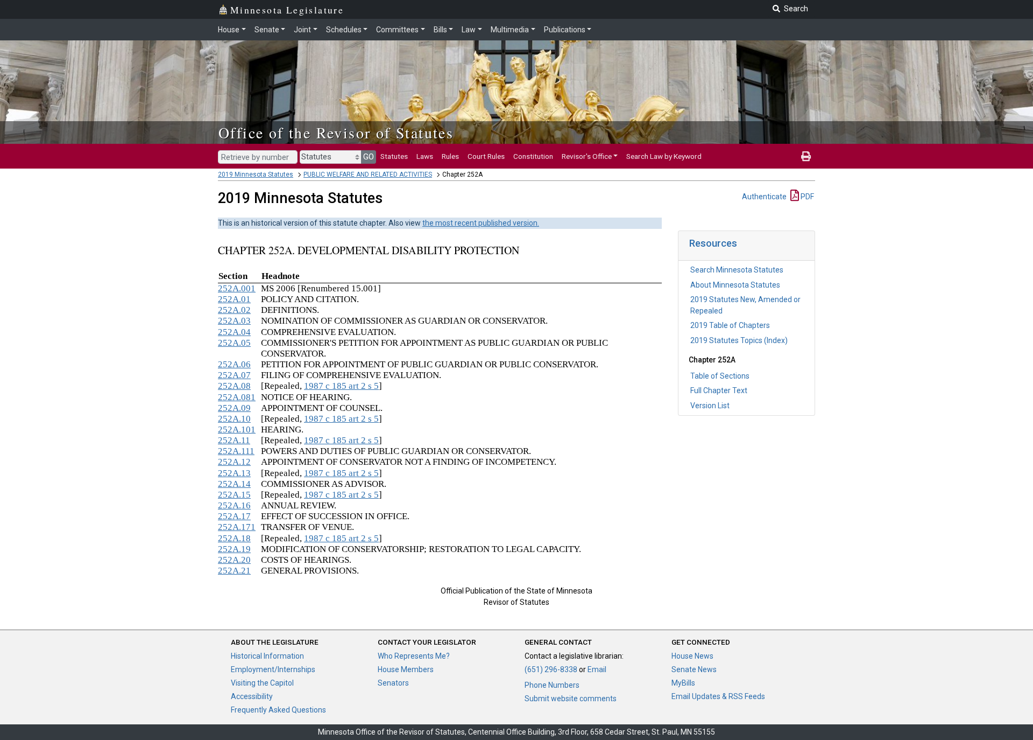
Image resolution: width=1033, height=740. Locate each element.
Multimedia (510, 29)
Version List (710, 405)
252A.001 (237, 288)
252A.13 (234, 473)
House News (692, 656)
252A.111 (236, 451)
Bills (440, 29)
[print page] (806, 156)
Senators (393, 683)
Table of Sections (719, 376)
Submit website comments (571, 698)
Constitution (533, 156)
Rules (450, 156)
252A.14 (234, 484)
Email (597, 669)
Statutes (394, 156)
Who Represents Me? (414, 656)
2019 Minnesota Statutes (255, 174)
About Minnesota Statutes (735, 285)
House (228, 29)
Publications (564, 29)
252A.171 (237, 527)
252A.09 (234, 408)
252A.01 (234, 299)
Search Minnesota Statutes (736, 270)
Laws (424, 156)
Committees (397, 29)
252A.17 (234, 516)
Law (469, 29)
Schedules (344, 29)
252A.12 (234, 462)
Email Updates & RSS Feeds (718, 696)
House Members (406, 669)
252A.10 (234, 419)
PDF (806, 196)
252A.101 (237, 429)
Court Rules (486, 156)
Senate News (694, 669)
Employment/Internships (273, 669)
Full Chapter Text (718, 390)
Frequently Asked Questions (278, 710)
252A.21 (234, 571)
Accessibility (252, 696)
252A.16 (234, 505)
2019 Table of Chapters (730, 325)
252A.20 (234, 560)
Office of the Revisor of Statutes (336, 132)
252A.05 (234, 343)
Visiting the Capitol (262, 683)
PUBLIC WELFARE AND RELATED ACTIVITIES (367, 174)
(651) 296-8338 (551, 669)
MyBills (683, 683)
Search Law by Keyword (664, 156)
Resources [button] (713, 243)
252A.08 (234, 386)
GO (368, 157)
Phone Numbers (552, 685)
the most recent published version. (480, 223)
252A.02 (234, 310)
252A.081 (237, 397)
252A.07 (234, 375)
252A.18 (234, 538)
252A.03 (234, 321)
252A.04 (234, 332)
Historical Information (267, 656)
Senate (266, 29)
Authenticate (764, 196)
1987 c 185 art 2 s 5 (341, 386)
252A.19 (234, 549)
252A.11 (234, 440)
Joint (302, 29)
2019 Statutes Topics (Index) (739, 340)
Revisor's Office (587, 156)
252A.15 (234, 495)
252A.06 (234, 364)
